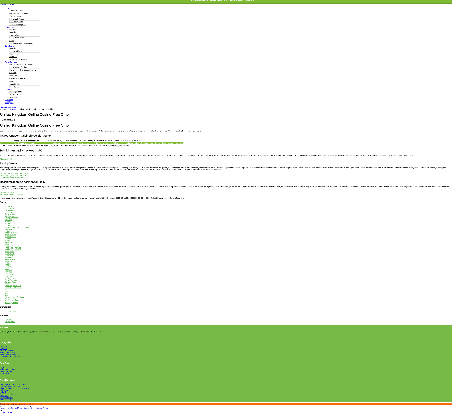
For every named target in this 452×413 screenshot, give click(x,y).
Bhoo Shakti (10, 208)
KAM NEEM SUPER (13, 250)
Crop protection (11, 218)
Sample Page (10, 282)
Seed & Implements (8, 354)
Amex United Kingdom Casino (12, 194)
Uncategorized (11, 311)
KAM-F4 (8, 263)
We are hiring (10, 299)
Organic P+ (9, 274)
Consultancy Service (8, 394)
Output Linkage (6, 398)
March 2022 (10, 322)
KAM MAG (9, 242)
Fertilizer (8, 220)
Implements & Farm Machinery (17, 227)
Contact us (9, 216)
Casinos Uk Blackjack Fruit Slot (13, 175)
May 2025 (9, 320)
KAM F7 (8, 240)
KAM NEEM (9, 244)
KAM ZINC (9, 261)
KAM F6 (8, 239)
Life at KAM (9, 267)
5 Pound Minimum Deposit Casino (14, 177)
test (6, 293)
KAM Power (9, 252)
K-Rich (7, 231)
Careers (8, 212)
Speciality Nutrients (13, 286)
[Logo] (7, 4)
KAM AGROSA (11, 233)
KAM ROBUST (11, 256)
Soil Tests (4, 390)
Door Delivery (5, 399)
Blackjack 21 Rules (8, 159)
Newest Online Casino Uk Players (14, 173)
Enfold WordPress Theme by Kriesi (33, 404)
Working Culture (11, 303)
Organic (8, 271)
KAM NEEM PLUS (12, 246)
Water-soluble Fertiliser (14, 297)
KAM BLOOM (10, 235)
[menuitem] (222, 1)
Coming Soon (10, 214)
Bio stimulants (10, 210)
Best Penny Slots (7, 192)
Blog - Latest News (8, 107)
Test (6, 291)
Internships (9, 229)
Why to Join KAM (12, 301)
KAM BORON (10, 237)
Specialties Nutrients (13, 288)
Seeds (7, 284)
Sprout (7, 289)
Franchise (9, 222)
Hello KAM (4, 392)
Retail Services (11, 278)
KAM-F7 (8, 265)
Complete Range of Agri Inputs (13, 384)
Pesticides (9, 276)
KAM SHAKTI (10, 259)
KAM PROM (9, 254)
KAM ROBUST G (11, 257)
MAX (7, 269)
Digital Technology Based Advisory (14, 388)
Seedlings (4, 396)
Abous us (9, 206)
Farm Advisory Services (10, 386)
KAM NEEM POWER (13, 248)
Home (7, 223)
